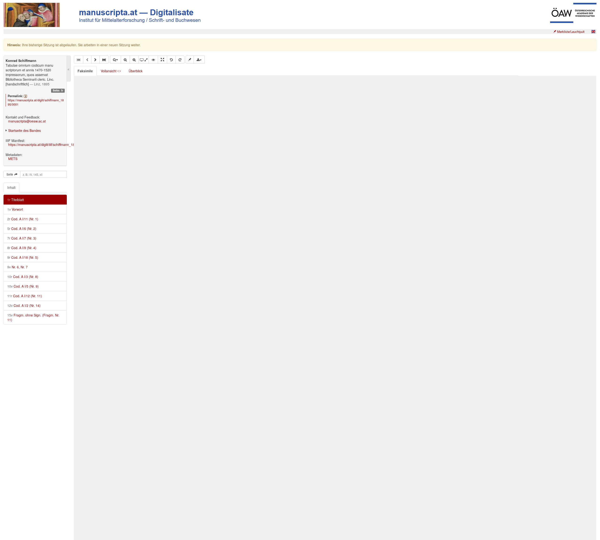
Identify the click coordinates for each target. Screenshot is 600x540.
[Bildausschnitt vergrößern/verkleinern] (144, 60)
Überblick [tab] (135, 70)
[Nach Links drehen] (171, 60)
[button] (95, 60)
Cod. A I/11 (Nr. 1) (22, 219)
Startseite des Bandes (24, 130)
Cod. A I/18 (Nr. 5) (22, 257)
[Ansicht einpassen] (162, 60)
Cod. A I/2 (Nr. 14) (24, 305)
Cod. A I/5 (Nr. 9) (23, 286)
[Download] (199, 60)
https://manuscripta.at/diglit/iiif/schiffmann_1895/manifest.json (53, 144)
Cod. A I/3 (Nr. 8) (22, 276)
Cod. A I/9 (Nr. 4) (21, 247)
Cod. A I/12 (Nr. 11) (24, 295)
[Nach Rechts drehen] (180, 60)
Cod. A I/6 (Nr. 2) (21, 228)
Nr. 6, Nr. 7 (17, 267)
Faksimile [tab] (85, 70)
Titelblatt (15, 199)
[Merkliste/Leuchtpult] (190, 60)
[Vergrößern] (134, 60)
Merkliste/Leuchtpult (570, 31)
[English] (593, 31)
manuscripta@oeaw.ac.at (27, 121)
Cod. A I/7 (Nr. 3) (21, 238)
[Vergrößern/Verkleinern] (115, 60)
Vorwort (15, 209)
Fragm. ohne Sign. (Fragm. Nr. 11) (33, 317)
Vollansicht (109, 70)
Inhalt (11, 187)
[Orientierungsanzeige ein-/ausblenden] (153, 60)
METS (12, 158)
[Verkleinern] (125, 60)
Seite (11, 174)
